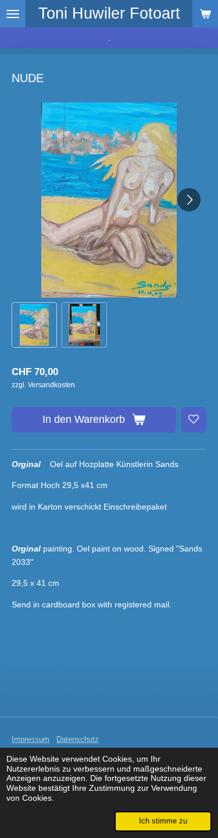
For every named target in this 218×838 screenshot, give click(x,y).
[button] (34, 325)
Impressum (30, 739)
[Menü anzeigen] (13, 13)
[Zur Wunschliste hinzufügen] (193, 420)
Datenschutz (77, 739)
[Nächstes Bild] (189, 199)
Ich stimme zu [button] (163, 821)
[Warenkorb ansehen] (205, 13)
